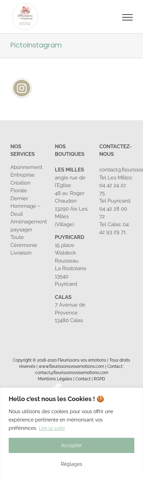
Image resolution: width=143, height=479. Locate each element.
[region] (71, 433)
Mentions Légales (55, 378)
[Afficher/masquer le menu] (128, 17)
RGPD (99, 378)
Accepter (71, 445)
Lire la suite (52, 428)
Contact (83, 378)
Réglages (71, 464)
